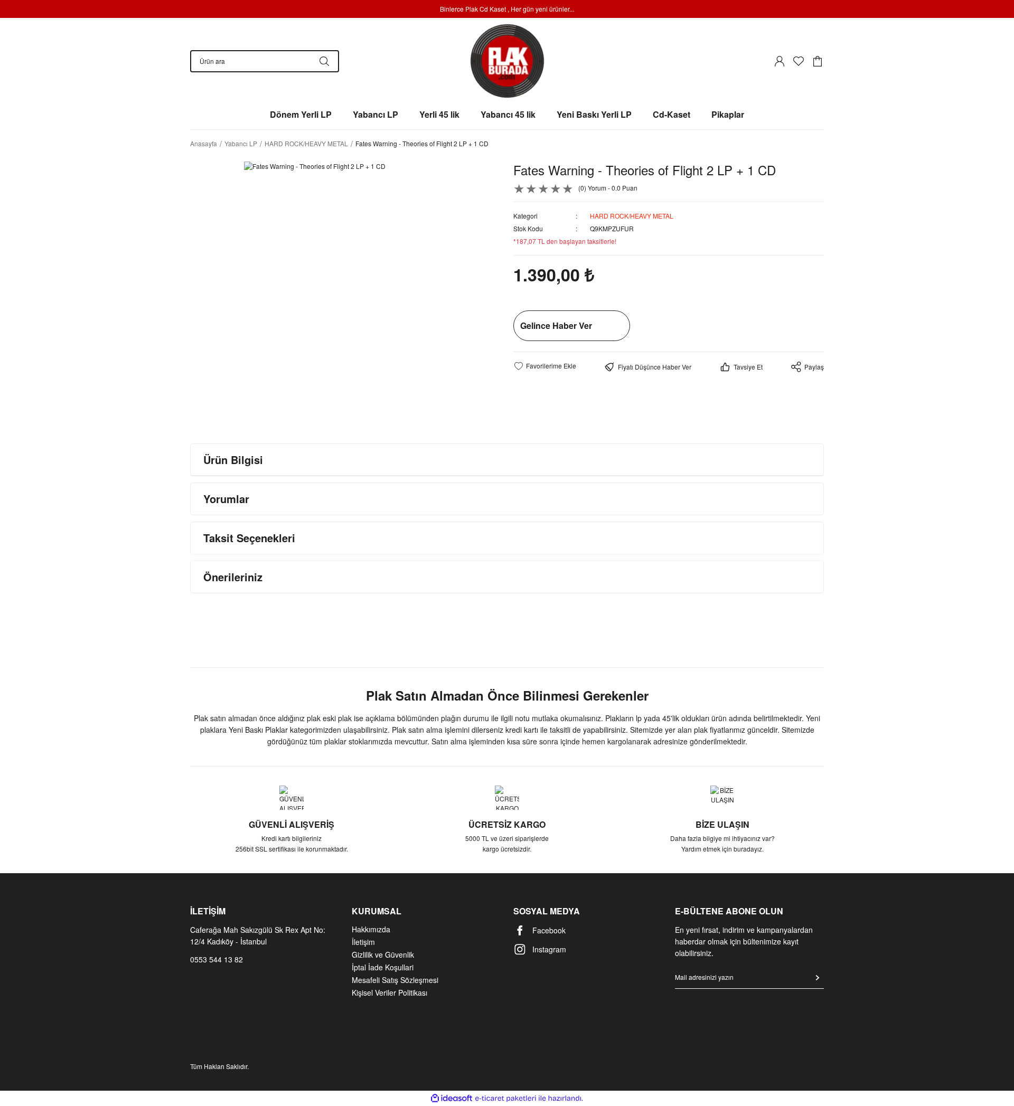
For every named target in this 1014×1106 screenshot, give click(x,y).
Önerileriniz (232, 576)
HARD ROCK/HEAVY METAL (631, 215)
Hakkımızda (371, 929)
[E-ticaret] (506, 1098)
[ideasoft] (451, 1098)
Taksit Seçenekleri (249, 537)
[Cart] (817, 61)
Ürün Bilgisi (233, 459)
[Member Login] (779, 61)
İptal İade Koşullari (383, 967)
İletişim (363, 942)
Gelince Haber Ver (556, 325)
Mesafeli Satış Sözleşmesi (395, 980)
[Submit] (817, 977)
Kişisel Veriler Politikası (389, 992)
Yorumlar (226, 498)
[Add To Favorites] (544, 366)
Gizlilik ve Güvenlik (383, 954)
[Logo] (507, 61)
